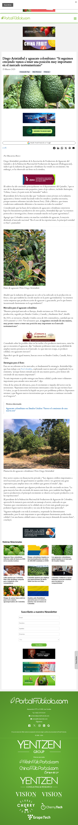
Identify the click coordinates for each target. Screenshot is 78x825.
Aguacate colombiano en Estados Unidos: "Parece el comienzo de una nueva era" (37, 409)
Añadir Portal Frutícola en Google (40, 143)
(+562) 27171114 (39, 713)
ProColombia (26, 369)
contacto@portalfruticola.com (40, 716)
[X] (66, 148)
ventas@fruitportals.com (40, 719)
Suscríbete (76, 660)
